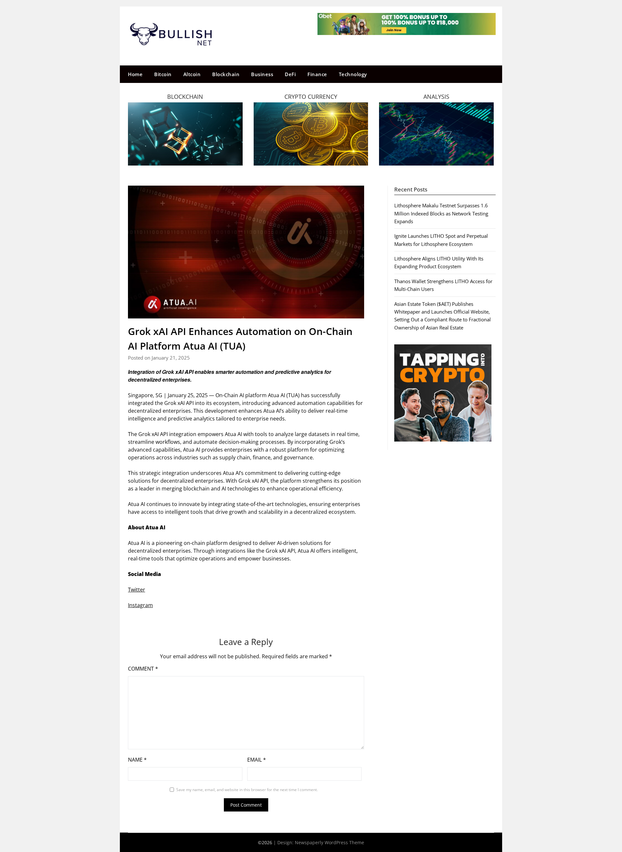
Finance (317, 74)
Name (137, 759)
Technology (353, 74)
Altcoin (192, 74)
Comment (143, 668)
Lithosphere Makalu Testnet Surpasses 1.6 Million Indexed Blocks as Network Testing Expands (441, 213)
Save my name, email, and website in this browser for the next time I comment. (247, 789)
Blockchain (225, 74)
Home (135, 74)
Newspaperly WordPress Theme (329, 842)
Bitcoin (163, 74)
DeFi (290, 74)
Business (262, 74)
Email (256, 759)
